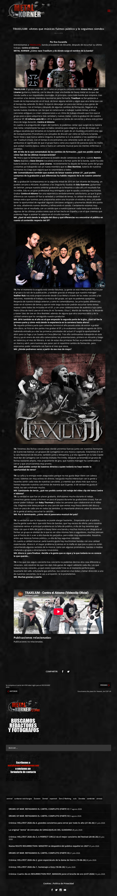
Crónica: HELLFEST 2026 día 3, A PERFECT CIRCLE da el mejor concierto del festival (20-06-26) (53, 836)
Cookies (47, 883)
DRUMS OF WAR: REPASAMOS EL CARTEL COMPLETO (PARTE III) (39, 853)
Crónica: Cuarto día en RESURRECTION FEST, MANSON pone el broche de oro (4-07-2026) (51, 874)
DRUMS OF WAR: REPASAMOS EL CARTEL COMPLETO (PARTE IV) (39, 816)
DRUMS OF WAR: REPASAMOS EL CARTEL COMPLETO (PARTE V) (39, 809)
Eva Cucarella (60, 41)
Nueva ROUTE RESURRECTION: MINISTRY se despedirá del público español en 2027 (49, 846)
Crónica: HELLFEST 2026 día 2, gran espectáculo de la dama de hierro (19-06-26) (47, 860)
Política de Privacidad (63, 883)
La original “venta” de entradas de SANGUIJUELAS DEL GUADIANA (40, 829)
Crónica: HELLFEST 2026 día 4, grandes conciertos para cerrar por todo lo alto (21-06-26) (51, 822)
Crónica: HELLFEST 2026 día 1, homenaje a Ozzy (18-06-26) (37, 867)
